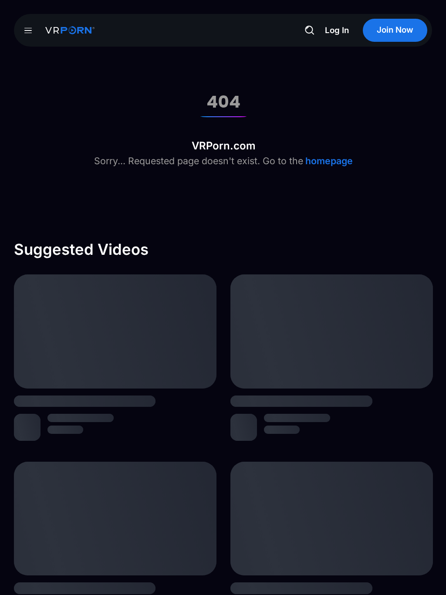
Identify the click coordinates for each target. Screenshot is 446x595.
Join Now (395, 30)
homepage (328, 160)
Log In (337, 30)
